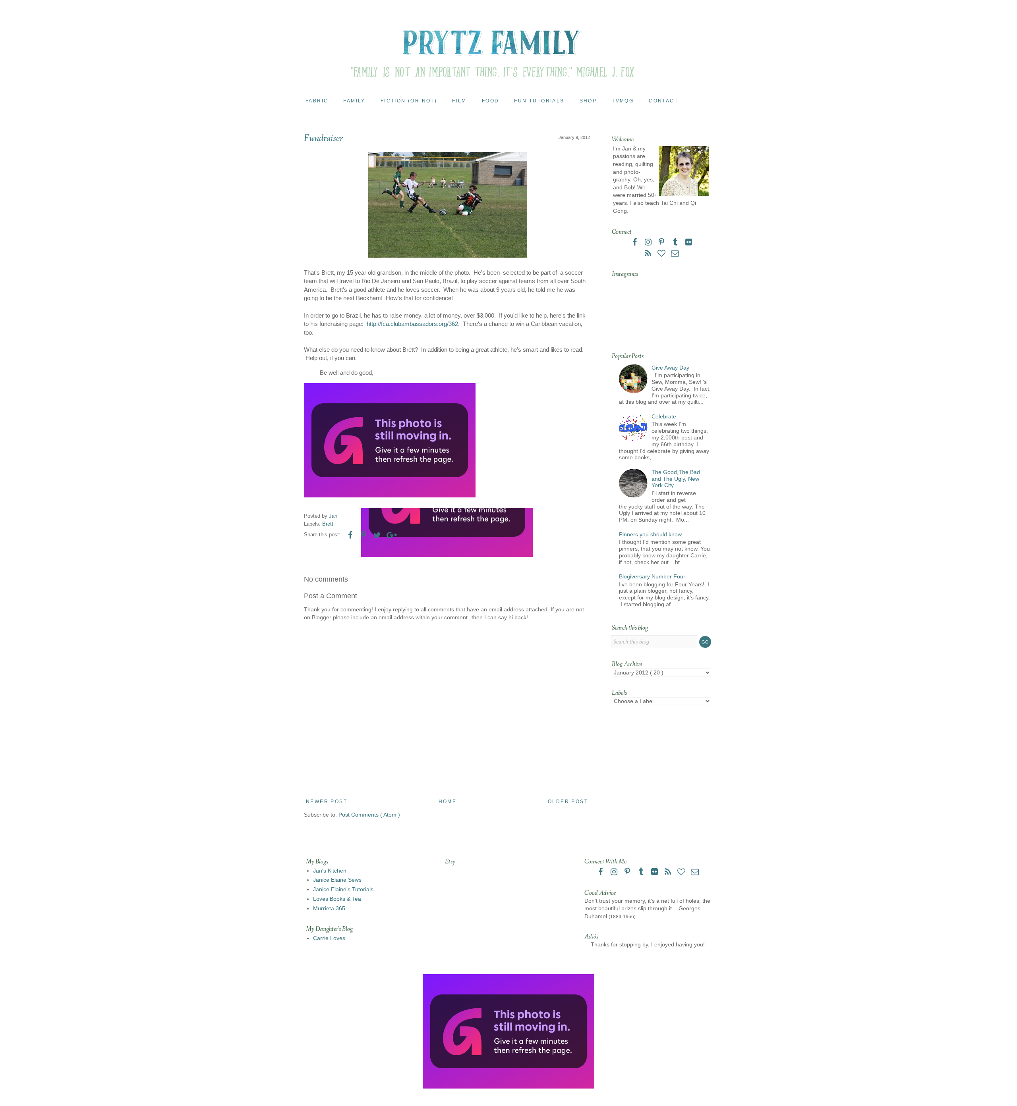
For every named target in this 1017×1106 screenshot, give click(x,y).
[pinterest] (662, 243)
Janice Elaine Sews (337, 880)
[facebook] (635, 243)
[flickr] (688, 243)
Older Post (568, 801)
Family (354, 101)
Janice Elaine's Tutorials (343, 889)
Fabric (316, 101)
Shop (588, 101)
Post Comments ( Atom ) (369, 814)
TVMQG (623, 101)
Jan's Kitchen (329, 870)
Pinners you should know (650, 534)
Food (490, 101)
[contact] (675, 254)
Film (459, 101)
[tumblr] (676, 243)
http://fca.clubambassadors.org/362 (412, 323)
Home (448, 801)
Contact (663, 101)
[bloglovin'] (662, 254)
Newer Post (326, 801)
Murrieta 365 (329, 908)
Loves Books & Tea (337, 899)
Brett (327, 524)
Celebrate (664, 416)
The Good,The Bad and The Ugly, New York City (676, 479)
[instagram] (649, 243)
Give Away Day (670, 367)
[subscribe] (649, 254)
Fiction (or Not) (409, 101)
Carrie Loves (329, 938)
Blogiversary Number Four (652, 576)
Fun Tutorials (539, 101)
